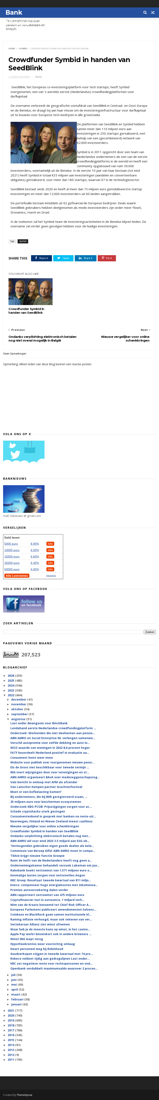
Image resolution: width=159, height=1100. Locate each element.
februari (17, 999)
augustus (18, 719)
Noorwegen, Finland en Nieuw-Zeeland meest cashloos (51, 821)
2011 (11, 1059)
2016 (11, 1035)
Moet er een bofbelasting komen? (35, 792)
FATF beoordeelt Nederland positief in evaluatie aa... (49, 753)
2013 (11, 1050)
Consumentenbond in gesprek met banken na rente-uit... (53, 816)
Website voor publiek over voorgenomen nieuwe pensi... (52, 762)
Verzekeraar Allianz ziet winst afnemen (40, 924)
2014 (11, 1045)
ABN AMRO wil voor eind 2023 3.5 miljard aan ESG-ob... (50, 841)
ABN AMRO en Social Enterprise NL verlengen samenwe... (52, 738)
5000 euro (11, 543)
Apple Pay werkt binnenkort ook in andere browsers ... (51, 934)
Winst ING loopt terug (26, 939)
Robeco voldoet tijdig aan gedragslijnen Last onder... (50, 958)
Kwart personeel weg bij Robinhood (36, 949)
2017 (11, 1030)
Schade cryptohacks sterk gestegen (37, 811)
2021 (11, 1010)
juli (13, 975)
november (19, 704)
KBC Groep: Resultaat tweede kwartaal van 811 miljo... (50, 880)
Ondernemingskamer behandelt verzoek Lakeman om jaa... (54, 865)
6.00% (35, 550)
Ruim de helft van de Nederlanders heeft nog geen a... (51, 860)
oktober (17, 709)
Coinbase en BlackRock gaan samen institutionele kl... (51, 914)
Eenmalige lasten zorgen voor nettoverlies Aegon (47, 875)
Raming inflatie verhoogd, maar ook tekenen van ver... (51, 919)
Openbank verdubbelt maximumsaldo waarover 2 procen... (54, 968)
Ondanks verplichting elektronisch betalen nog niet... (50, 836)
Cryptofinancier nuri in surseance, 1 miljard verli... (47, 900)
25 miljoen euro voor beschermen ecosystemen (45, 802)
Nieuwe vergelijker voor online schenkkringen (44, 826)
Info (50, 543)
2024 (11, 685)
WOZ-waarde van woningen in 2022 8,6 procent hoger (50, 748)
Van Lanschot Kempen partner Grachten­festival (46, 787)
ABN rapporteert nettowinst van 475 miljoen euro (47, 895)
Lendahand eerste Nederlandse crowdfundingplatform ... (53, 728)
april (15, 989)
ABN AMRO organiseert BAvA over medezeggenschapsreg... (55, 777)
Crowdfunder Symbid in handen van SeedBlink (26, 311)
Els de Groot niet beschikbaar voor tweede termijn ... (49, 767)
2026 (11, 675)
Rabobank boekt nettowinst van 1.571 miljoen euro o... (51, 870)
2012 (11, 1055)
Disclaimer (51, 575)
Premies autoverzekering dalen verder (39, 890)
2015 (11, 1040)
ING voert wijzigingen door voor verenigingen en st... (49, 772)
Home (11, 48)
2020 (11, 1015)
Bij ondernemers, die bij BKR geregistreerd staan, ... (48, 797)
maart (16, 994)
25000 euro (11, 563)
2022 (11, 695)
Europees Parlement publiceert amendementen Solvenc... (53, 909)
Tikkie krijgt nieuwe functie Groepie (37, 856)
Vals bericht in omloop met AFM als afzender (43, 782)
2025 (11, 680)
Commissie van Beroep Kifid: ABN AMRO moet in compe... (52, 851)
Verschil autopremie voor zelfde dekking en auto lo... (50, 743)
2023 (11, 690)
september (20, 714)
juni (14, 980)
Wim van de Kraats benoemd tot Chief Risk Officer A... (50, 905)
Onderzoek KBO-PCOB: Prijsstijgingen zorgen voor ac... (51, 807)
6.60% (35, 556)
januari (16, 1004)
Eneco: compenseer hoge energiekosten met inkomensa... (54, 885)
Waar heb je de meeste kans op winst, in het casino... (50, 929)
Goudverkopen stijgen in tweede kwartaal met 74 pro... (51, 954)
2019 (11, 1020)
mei (14, 984)
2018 (11, 1025)
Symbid (23, 48)
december (19, 699)
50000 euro (11, 569)
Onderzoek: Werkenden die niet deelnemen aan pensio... (52, 733)
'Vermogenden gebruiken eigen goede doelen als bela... (52, 846)
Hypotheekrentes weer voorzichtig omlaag (42, 944)
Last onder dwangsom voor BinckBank (39, 723)
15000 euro (11, 556)
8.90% (35, 543)
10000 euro (11, 550)
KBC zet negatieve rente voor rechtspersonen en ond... (51, 963)
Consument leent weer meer (31, 758)
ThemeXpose (24, 1095)
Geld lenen (12, 537)
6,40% (35, 563)
